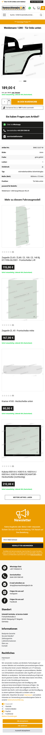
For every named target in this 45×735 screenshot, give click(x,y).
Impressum (6, 658)
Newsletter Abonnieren (22, 546)
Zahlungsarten (7, 638)
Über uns (5, 643)
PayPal (7, 711)
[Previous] (5, 56)
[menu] (4, 15)
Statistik (8, 706)
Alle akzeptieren (22, 721)
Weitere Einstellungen (9, 716)
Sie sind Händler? (36, 2)
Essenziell (8, 704)
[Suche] (41, 15)
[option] (22, 22)
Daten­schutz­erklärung (15, 700)
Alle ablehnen (22, 726)
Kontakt (5, 646)
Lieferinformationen (9, 641)
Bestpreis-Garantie (8, 634)
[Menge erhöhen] (8, 100)
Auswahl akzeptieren (22, 730)
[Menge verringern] (8, 103)
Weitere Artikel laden (22, 497)
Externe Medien (10, 709)
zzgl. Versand (16, 92)
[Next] (40, 56)
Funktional (9, 714)
